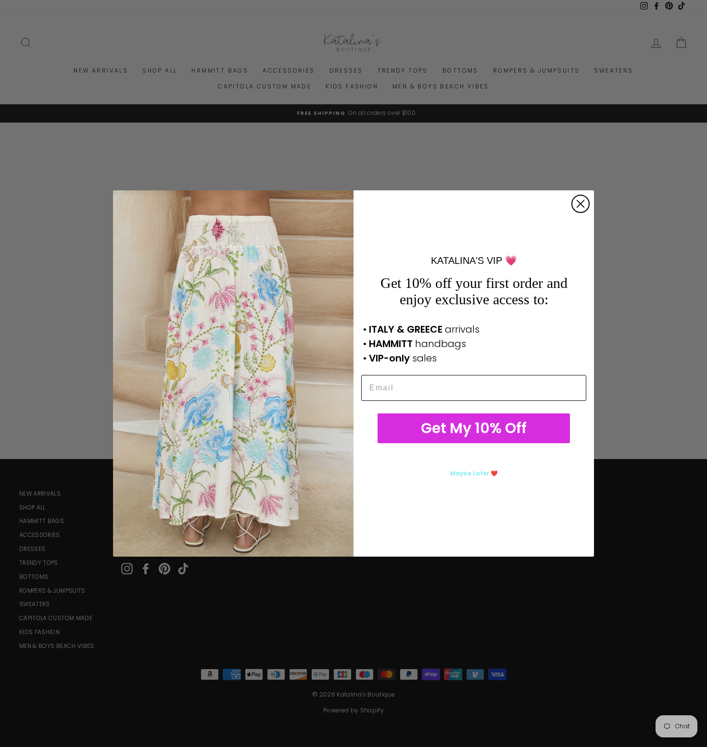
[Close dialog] (580, 203)
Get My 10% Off (474, 428)
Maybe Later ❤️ (474, 473)
